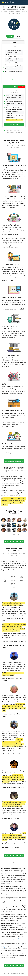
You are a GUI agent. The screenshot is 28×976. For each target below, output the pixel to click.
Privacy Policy (20, 973)
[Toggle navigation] (24, 2)
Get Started (13, 80)
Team (18, 36)
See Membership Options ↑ (14, 461)
